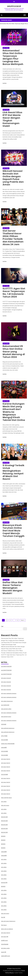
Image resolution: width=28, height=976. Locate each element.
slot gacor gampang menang (8, 693)
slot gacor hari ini (5, 759)
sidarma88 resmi (5, 956)
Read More (4, 83)
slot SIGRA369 (5, 705)
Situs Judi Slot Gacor (6, 797)
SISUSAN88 (4, 740)
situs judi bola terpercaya (7, 728)
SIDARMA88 (4, 944)
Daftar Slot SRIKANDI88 (7, 743)
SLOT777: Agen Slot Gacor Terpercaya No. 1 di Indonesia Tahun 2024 (14, 292)
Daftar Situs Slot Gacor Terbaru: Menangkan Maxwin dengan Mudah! (13, 588)
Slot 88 (3, 917)
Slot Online (6, 48)
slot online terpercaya (7, 701)
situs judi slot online (6, 709)
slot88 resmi (4, 940)
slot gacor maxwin (6, 678)
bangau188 (4, 882)
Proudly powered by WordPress (11, 970)
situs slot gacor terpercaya (8, 921)
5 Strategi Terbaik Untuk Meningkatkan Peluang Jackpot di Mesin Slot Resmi (13, 472)
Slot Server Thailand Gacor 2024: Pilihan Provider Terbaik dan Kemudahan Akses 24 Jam (13, 237)
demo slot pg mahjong (7, 929)
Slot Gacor (4, 925)
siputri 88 (3, 952)
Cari (2, 626)
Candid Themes (18, 972)
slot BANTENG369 (6, 666)
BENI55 (3, 836)
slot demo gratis (5, 948)
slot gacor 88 (4, 936)
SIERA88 (3, 724)
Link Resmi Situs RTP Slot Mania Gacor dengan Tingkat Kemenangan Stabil (12, 119)
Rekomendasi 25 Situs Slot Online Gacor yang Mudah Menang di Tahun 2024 (14, 352)
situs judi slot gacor (6, 716)
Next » (22, 620)
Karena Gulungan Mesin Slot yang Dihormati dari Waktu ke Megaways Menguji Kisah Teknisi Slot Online (14, 412)
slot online (3, 801)
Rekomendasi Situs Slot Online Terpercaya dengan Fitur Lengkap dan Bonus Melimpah (13, 57)
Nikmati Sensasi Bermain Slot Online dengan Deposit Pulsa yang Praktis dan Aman (13, 177)
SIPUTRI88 (4, 736)
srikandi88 (4, 747)
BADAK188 (4, 817)
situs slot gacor (5, 805)
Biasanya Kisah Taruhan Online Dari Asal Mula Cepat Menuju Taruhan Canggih (13, 531)
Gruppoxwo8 (14, 6)
